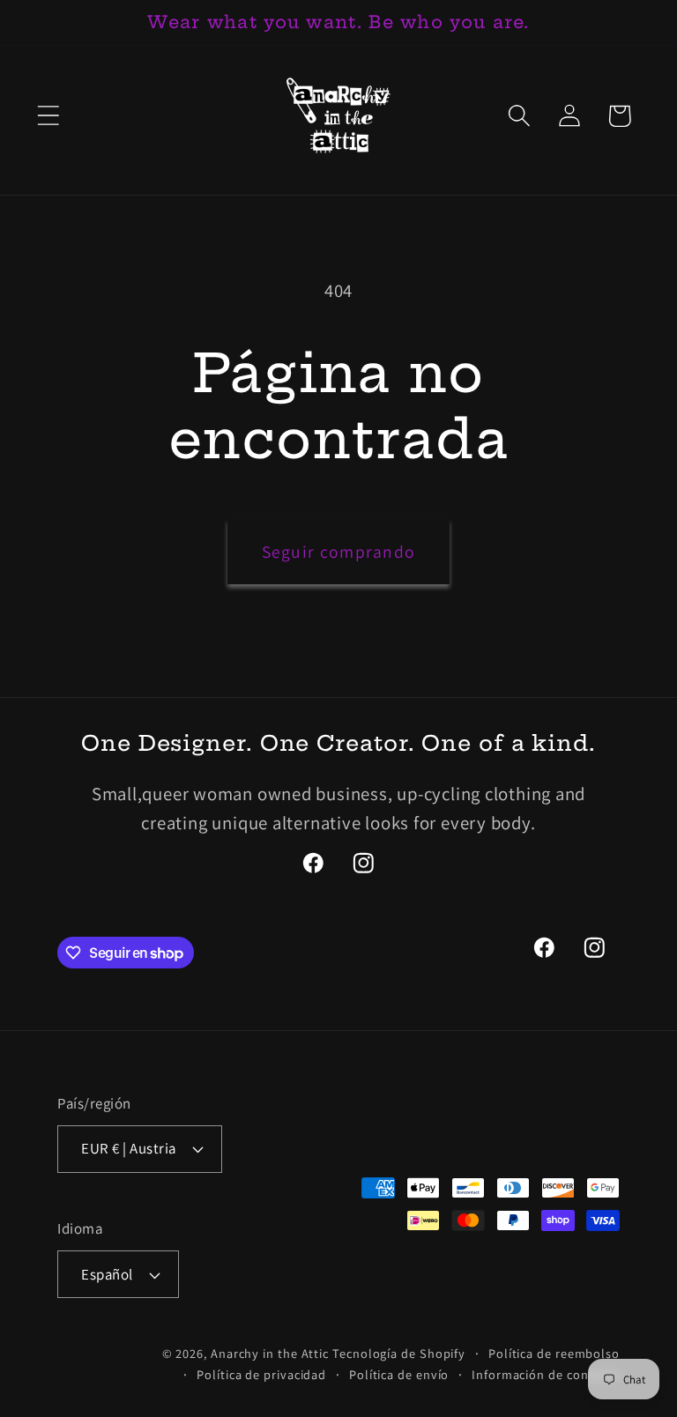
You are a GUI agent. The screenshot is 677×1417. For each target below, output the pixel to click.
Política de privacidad (261, 1374)
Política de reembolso (554, 1353)
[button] (48, 116)
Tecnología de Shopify (398, 1353)
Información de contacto (546, 1374)
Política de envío (399, 1374)
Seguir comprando (339, 551)
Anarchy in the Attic (271, 1353)
